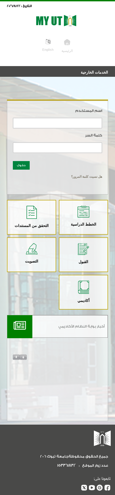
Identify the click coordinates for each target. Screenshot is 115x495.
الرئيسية (67, 50)
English (47, 49)
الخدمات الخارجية (94, 72)
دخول (21, 165)
